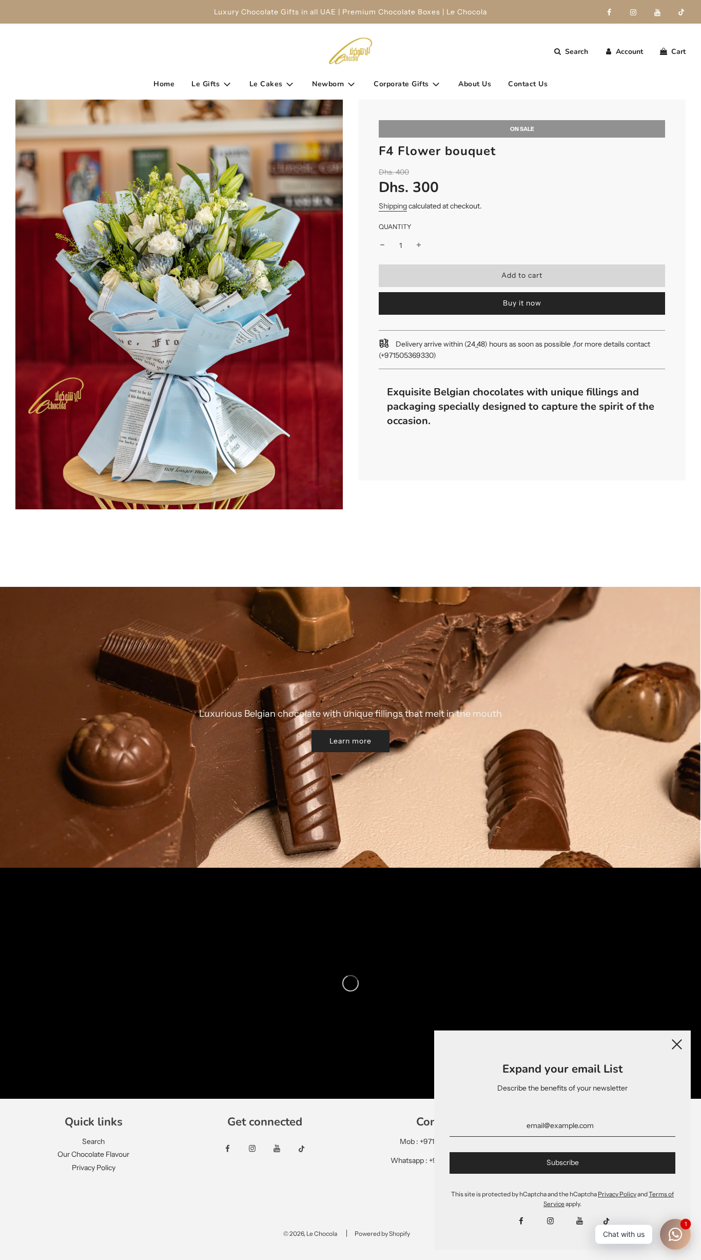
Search (93, 1141)
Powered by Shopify (382, 1233)
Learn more (350, 741)
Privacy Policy (93, 1167)
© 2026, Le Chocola (310, 1233)
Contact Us (528, 84)
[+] (418, 245)
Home (163, 84)
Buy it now (522, 303)
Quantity (395, 227)
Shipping (393, 206)
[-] (382, 245)
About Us (474, 84)
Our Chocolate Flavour (93, 1154)
